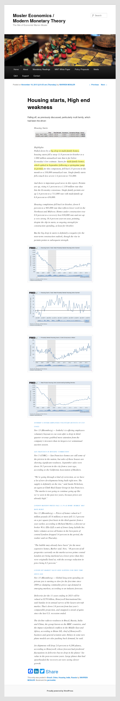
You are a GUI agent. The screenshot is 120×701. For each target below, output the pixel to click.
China (55, 677)
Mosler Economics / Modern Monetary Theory (39, 18)
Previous (94, 84)
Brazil (49, 677)
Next (104, 84)
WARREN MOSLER (67, 84)
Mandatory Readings (41, 69)
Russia (74, 677)
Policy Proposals (82, 69)
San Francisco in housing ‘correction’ (52, 452)
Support (25, 75)
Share (52, 671)
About (25, 69)
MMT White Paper (62, 69)
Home (16, 69)
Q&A (16, 75)
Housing (62, 677)
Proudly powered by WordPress (60, 690)
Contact (37, 75)
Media (96, 69)
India (68, 677)
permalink (51, 680)
